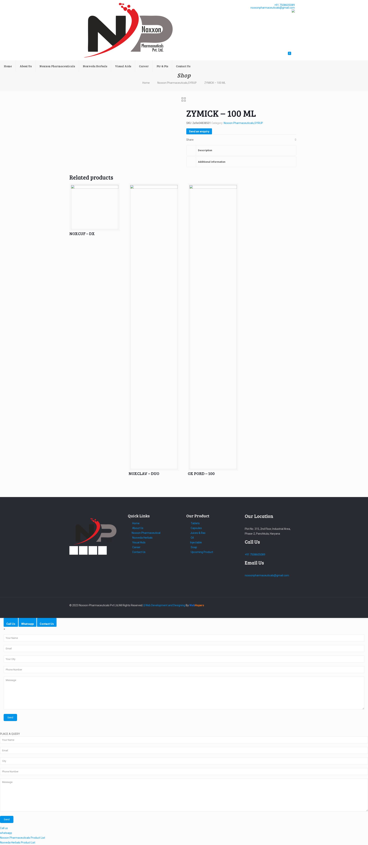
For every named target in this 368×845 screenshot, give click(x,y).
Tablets (195, 523)
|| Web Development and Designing (164, 605)
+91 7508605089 (284, 5)
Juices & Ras (197, 532)
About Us (137, 528)
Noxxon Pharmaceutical (146, 532)
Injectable (196, 542)
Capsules (196, 528)
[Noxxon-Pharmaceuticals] (131, 30)
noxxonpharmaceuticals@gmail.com (273, 8)
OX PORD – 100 (201, 473)
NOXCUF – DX (82, 233)
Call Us (10, 623)
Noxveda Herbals (142, 537)
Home (146, 82)
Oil (192, 537)
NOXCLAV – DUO (144, 473)
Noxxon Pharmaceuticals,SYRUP (177, 82)
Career (136, 547)
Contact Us (138, 552)
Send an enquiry (199, 131)
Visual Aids (138, 542)
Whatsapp (27, 623)
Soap (193, 547)
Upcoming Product (201, 552)
